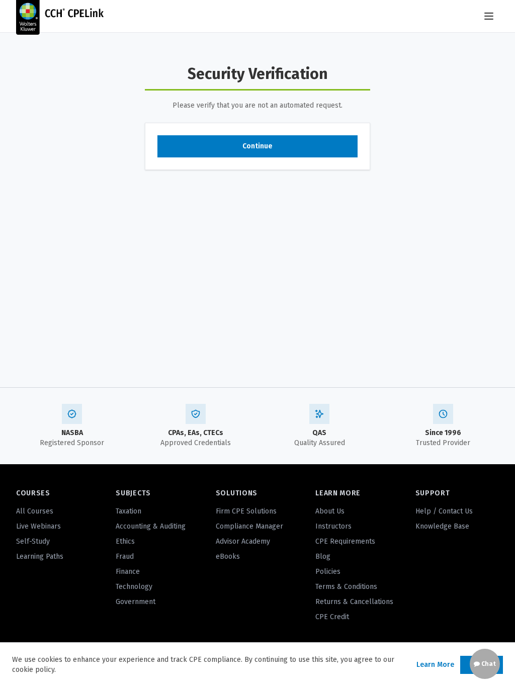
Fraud (125, 556)
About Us (330, 511)
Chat (488, 663)
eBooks (228, 556)
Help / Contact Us (444, 511)
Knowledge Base (442, 526)
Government (135, 601)
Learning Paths (39, 556)
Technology (134, 586)
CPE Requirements (345, 541)
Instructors (333, 526)
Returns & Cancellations (354, 601)
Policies (327, 571)
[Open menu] (489, 16)
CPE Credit (332, 617)
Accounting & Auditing (151, 526)
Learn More (435, 664)
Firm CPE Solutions (246, 511)
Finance (128, 571)
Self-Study (33, 541)
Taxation (128, 511)
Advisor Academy (243, 541)
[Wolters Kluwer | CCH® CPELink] (60, 16)
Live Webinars (38, 526)
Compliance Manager (249, 526)
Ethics (125, 541)
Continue (257, 146)
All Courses (34, 511)
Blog (322, 556)
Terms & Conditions (346, 586)
